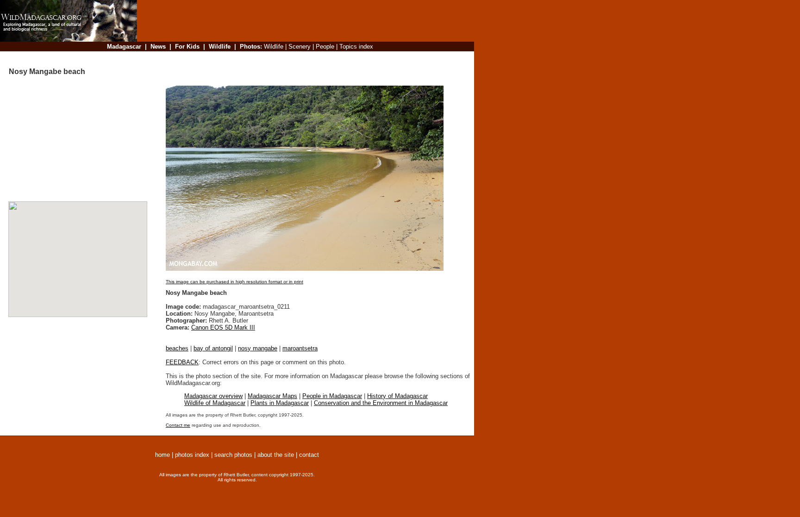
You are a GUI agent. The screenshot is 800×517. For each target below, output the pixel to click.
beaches (177, 348)
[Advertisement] (302, 57)
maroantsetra (300, 348)
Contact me (178, 425)
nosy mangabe (257, 348)
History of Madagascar (397, 395)
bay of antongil (213, 348)
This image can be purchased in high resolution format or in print (234, 281)
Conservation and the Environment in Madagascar (381, 402)
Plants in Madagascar (279, 402)
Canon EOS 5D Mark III (223, 327)
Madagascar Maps (272, 395)
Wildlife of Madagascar (214, 402)
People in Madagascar (332, 395)
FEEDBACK (182, 362)
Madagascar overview (213, 395)
